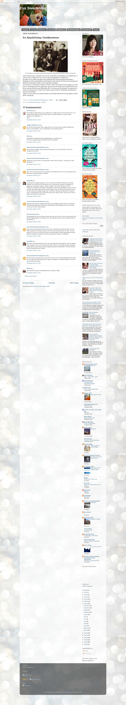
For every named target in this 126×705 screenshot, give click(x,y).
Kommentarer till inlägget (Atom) (41, 286)
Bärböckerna (61, 29)
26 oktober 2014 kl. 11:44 (33, 263)
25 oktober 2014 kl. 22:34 (34, 209)
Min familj (30, 102)
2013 (85, 633)
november (86, 607)
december (86, 605)
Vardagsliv (93, 429)
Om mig (33, 29)
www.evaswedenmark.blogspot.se (37, 147)
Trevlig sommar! (88, 405)
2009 (85, 642)
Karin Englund (88, 375)
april (85, 623)
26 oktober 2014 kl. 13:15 (34, 272)
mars (85, 625)
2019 (85, 592)
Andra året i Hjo (88, 517)
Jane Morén (87, 512)
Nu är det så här (88, 530)
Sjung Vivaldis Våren (89, 418)
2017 (85, 597)
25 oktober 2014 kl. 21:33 (34, 196)
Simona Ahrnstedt (89, 539)
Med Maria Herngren (73, 29)
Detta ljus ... (94, 365)
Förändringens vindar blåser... (91, 535)
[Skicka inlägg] (56, 100)
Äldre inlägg (74, 283)
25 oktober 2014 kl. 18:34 (34, 142)
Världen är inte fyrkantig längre (91, 440)
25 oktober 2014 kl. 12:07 (34, 131)
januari (86, 630)
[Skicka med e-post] (60, 100)
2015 (85, 601)
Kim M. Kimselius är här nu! (92, 455)
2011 (85, 637)
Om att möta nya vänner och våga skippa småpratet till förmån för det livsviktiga (96, 265)
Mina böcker (41, 29)
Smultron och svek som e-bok (91, 560)
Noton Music (88, 416)
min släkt (43, 102)
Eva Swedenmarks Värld (40, 8)
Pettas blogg (88, 427)
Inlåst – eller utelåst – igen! (91, 376)
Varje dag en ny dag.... (96, 394)
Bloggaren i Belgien (95, 519)
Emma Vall (51, 29)
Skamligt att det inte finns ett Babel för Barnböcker (96, 239)
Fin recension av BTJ (96, 546)
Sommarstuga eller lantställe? (94, 349)
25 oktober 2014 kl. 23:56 (34, 221)
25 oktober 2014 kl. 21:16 (34, 164)
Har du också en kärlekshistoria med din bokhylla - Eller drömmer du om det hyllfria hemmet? (96, 337)
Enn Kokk (87, 483)
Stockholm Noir (86, 29)
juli (84, 616)
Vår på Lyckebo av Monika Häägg (95, 446)
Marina (29, 268)
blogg (86, 477)
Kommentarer (88, 653)
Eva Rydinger (88, 438)
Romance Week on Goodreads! (92, 541)
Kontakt (96, 29)
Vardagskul (93, 502)
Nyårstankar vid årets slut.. (91, 479)
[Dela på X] (63, 100)
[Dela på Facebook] (64, 100)
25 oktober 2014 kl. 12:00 (34, 119)
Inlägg (86, 650)
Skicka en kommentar (31, 276)
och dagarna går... (89, 466)
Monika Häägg (88, 444)
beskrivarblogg (88, 380)
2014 (85, 603)
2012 (85, 635)
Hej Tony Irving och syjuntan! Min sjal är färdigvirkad (94, 252)
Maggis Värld (88, 393)
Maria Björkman (88, 422)
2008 (85, 644)
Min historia (37, 102)
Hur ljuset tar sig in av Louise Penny (96, 457)
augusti (86, 614)
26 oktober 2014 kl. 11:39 (33, 250)
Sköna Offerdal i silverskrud (93, 313)
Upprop (86, 491)
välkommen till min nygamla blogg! (95, 468)
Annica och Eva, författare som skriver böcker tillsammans (91, 558)
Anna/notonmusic (32, 214)
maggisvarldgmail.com (33, 125)
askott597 (29, 180)
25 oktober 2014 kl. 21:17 (34, 175)
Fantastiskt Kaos (89, 534)
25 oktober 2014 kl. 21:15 (34, 153)
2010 (85, 639)
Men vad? (86, 412)
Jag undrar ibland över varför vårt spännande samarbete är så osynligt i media (96, 290)
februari (86, 628)
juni (85, 619)
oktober (86, 610)
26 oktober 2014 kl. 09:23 (34, 236)
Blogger (80, 692)
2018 (85, 594)
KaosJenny (30, 110)
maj (85, 621)
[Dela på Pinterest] (66, 100)
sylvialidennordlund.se (91, 404)
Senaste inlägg (28, 283)
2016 (85, 599)
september (87, 612)
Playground (87, 497)
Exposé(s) (87, 490)
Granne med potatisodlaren (92, 501)
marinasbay (87, 495)
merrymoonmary (67, 692)
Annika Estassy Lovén (90, 364)
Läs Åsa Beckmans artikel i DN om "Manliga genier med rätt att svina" (91, 303)
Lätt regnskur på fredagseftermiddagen (89, 383)
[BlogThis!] (61, 100)
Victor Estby (87, 545)
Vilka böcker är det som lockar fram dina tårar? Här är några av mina (91, 324)
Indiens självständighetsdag (91, 389)
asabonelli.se (88, 528)
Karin (28, 136)
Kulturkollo (87, 387)
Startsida (25, 29)
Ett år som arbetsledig (89, 423)
